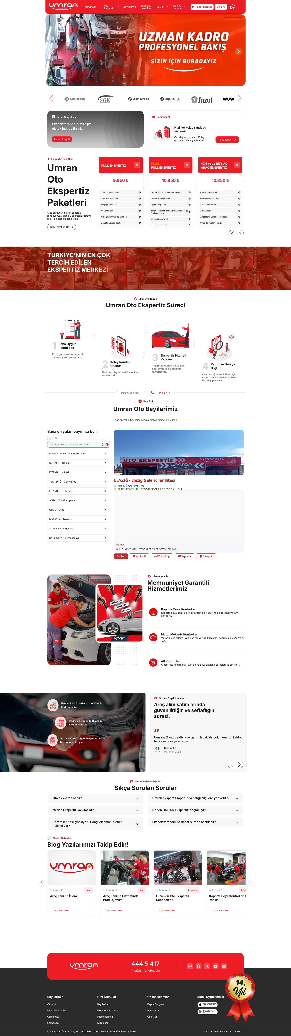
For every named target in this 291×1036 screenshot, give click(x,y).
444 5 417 (145, 964)
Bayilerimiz (129, 6)
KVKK (206, 1031)
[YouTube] (215, 966)
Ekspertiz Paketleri (146, 7)
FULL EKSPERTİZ (113, 165)
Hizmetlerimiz (105, 1016)
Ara (122, 556)
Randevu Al (225, 139)
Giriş (219, 6)
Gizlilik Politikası (221, 1031)
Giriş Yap (152, 1016)
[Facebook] (199, 966)
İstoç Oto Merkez (57, 1010)
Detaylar (207, 556)
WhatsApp (163, 556)
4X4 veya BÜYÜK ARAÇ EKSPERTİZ (214, 165)
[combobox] (78, 438)
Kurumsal (102, 1022)
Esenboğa (53, 1022)
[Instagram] (190, 966)
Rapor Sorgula (204, 6)
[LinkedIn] (224, 966)
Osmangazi (53, 1016)
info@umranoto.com (145, 970)
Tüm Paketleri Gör (60, 226)
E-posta (186, 556)
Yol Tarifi (140, 556)
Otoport (51, 1004)
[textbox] (78, 438)
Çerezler (237, 1031)
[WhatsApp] (232, 7)
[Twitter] (207, 966)
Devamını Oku (62, 910)
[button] (52, 51)
